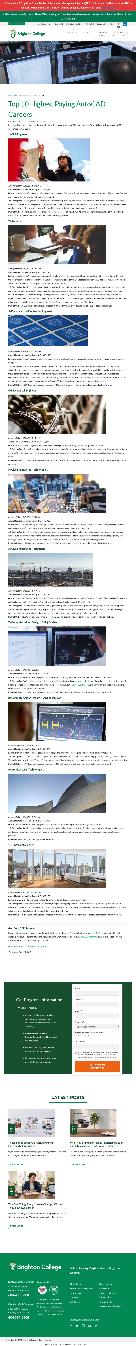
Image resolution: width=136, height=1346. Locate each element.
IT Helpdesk (90, 24)
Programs (72, 32)
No (88, 1036)
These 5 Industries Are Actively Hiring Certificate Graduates (31, 1144)
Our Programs (106, 1283)
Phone (78, 999)
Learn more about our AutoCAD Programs (27, 946)
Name (78, 988)
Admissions (101, 32)
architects (84, 684)
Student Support (107, 36)
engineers (75, 684)
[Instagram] (83, 1325)
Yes (79, 1036)
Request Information (16, 24)
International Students (110, 1306)
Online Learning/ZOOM (74, 24)
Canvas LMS (59, 24)
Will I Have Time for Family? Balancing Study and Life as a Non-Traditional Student (97, 1144)
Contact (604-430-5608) (105, 24)
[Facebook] (71, 1325)
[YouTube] (89, 1325)
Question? (80, 1041)
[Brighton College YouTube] (118, 26)
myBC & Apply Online (44, 24)
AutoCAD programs (88, 936)
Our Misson (76, 1283)
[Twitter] (77, 1325)
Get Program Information (97, 1066)
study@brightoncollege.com (84, 1319)
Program (79, 1022)
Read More (16, 1164)
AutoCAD (40, 122)
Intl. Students (120, 32)
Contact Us (76, 1301)
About (86, 32)
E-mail (78, 1010)
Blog (125, 36)
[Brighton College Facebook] (118, 23)
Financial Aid (108, 7)
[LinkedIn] (96, 1325)
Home (10, 95)
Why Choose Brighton (81, 1288)
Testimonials (76, 1292)
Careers (47, 122)
